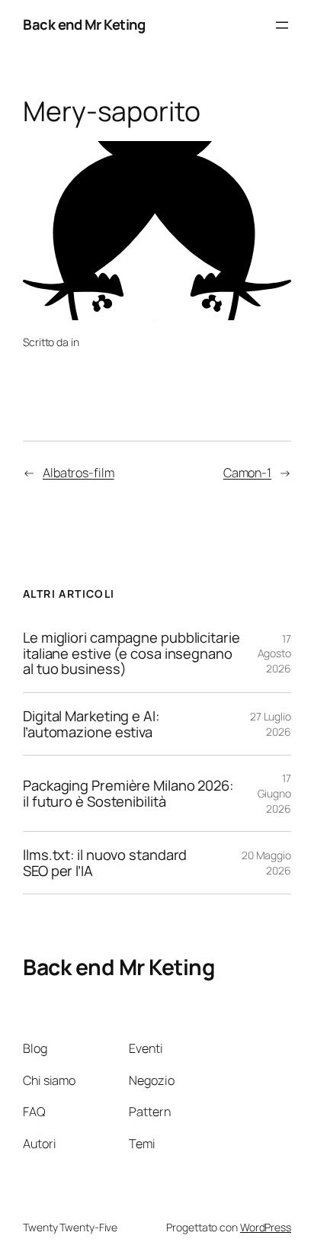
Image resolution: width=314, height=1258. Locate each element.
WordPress (265, 1227)
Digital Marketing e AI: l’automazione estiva (91, 724)
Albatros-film (78, 472)
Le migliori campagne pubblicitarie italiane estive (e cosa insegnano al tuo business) (131, 653)
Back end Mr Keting (84, 24)
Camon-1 (247, 472)
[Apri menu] (282, 25)
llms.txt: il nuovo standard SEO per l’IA (105, 862)
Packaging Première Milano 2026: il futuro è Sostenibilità (128, 793)
